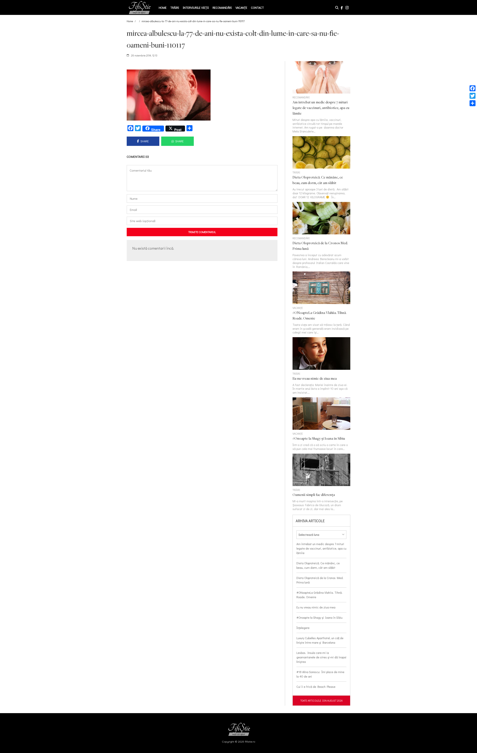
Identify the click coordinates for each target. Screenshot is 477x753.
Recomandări (222, 8)
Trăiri (174, 8)
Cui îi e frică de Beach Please (315, 687)
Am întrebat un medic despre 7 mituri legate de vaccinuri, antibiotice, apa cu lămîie (321, 548)
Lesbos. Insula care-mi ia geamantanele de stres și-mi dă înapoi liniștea (321, 657)
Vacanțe (241, 8)
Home (163, 8)
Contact (257, 8)
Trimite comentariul (202, 232)
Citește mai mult (321, 167)
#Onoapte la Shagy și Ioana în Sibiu (319, 617)
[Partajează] (472, 103)
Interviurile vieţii (196, 8)
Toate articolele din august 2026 (321, 700)
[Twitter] (472, 95)
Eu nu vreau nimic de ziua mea (315, 607)
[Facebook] (472, 88)
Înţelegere (302, 628)
